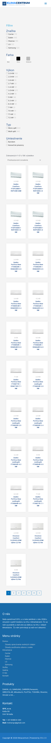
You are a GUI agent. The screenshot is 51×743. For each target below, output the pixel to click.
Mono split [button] (14, 128)
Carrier (7, 653)
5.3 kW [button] (12, 101)
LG (6, 662)
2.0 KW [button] (13, 73)
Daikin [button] (12, 38)
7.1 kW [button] (12, 114)
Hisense (8, 659)
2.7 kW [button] (12, 84)
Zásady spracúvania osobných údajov (20, 644)
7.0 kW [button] (12, 111)
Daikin (7, 656)
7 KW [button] (11, 107)
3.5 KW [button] (13, 90)
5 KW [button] (12, 97)
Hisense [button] (13, 41)
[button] (8, 59)
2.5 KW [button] (13, 77)
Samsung (8, 665)
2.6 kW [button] (12, 80)
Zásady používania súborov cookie (19, 647)
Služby (5, 667)
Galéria (5, 670)
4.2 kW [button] (12, 94)
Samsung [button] (13, 48)
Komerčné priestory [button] (16, 145)
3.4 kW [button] (12, 87)
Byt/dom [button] (11, 142)
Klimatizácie (7, 650)
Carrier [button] (12, 34)
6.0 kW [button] (12, 104)
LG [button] (11, 44)
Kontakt (5, 676)
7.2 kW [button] (12, 118)
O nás (4, 673)
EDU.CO (43, 738)
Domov (5, 641)
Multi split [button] (14, 131)
